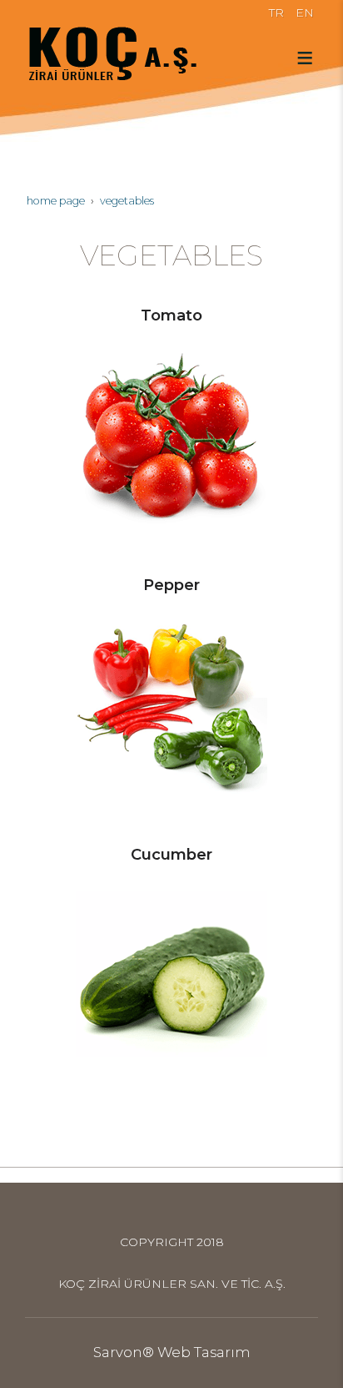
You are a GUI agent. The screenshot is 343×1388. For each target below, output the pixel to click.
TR (276, 12)
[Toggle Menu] (304, 57)
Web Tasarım (204, 1352)
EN (305, 12)
